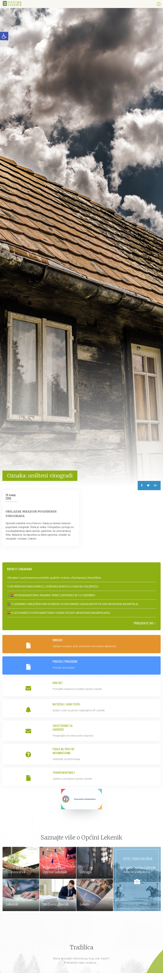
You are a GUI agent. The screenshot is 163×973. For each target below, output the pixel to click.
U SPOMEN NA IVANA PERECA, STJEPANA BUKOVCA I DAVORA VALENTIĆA (52, 586)
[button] (4, 36)
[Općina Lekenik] (12, 3)
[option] (81, 243)
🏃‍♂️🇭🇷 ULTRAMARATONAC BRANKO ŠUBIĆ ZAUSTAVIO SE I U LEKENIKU (51, 595)
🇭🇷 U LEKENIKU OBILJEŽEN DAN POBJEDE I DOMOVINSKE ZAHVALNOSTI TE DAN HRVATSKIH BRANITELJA (72, 604)
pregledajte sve (144, 623)
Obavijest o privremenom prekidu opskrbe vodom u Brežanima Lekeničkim (54, 577)
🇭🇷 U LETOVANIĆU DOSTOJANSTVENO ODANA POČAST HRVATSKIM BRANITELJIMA (58, 612)
